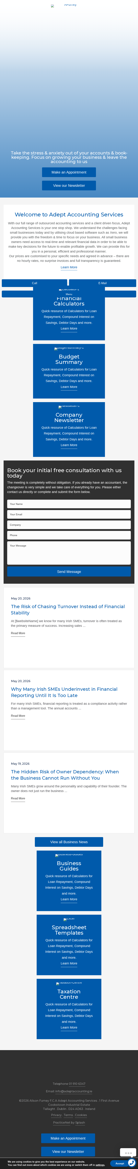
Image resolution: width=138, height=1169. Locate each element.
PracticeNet (61, 1122)
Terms (68, 1115)
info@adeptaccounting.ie (73, 1091)
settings (100, 1165)
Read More (18, 633)
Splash (80, 1122)
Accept (120, 1163)
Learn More (69, 328)
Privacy (56, 1115)
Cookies (81, 1115)
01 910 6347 (77, 1083)
